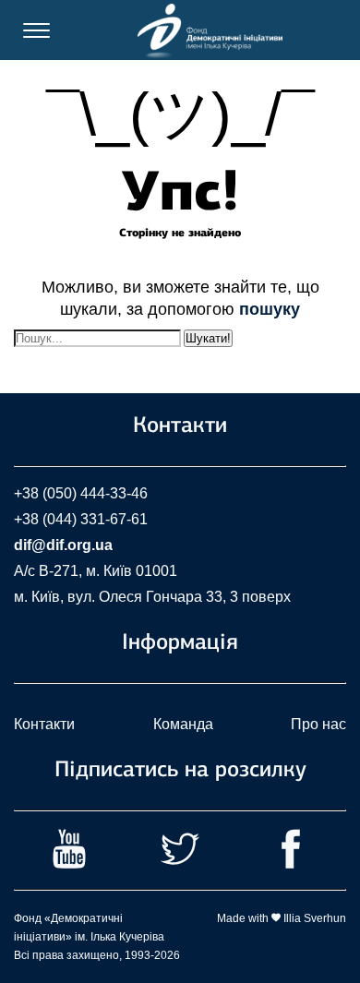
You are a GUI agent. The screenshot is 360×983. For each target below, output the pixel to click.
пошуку (269, 309)
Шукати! (208, 338)
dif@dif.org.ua (63, 545)
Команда (183, 724)
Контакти (44, 724)
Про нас (318, 724)
